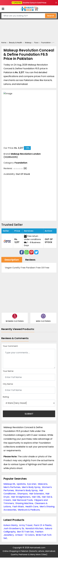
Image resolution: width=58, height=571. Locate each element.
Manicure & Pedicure (29, 509)
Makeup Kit (9, 483)
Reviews (30, 259)
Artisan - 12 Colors (24, 534)
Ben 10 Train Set (25, 531)
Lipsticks (21, 483)
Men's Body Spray (31, 487)
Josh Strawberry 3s (14, 528)
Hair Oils (36, 496)
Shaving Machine (24, 503)
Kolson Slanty (11, 525)
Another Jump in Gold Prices (30, 3)
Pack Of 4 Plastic (43, 525)
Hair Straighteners (20, 496)
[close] (56, 2)
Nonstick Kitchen (34, 528)
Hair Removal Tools (22, 500)
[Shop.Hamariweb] (29, 9)
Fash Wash (18, 506)
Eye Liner (31, 483)
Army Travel (25, 525)
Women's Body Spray (26, 490)
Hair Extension (36, 493)
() (25, 168)
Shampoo (22, 493)
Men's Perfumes (12, 487)
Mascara (42, 483)
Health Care (31, 506)
